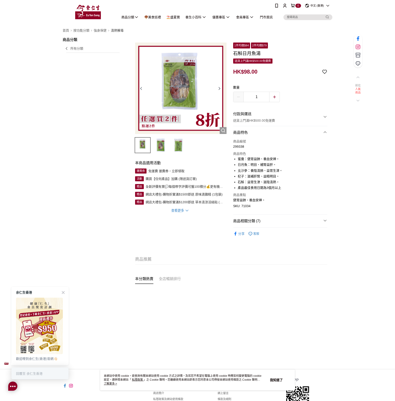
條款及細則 (224, 399)
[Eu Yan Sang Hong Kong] (88, 12)
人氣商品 (358, 91)
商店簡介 (158, 393)
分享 (241, 233)
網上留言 (223, 393)
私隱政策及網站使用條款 (168, 399)
